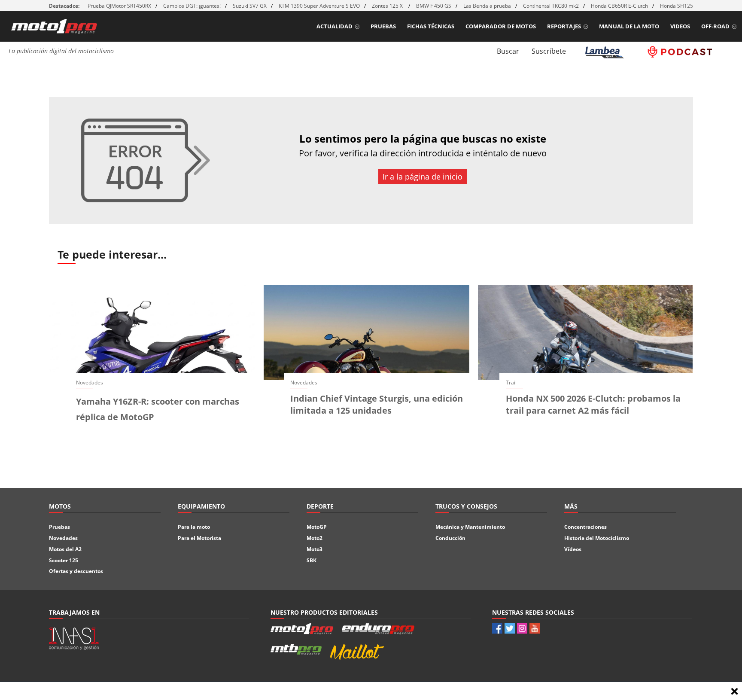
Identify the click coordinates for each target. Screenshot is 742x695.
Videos (680, 26)
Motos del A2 (65, 549)
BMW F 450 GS (433, 5)
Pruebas (383, 26)
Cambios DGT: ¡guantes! (192, 5)
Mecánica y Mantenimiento (470, 526)
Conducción (450, 538)
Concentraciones (585, 526)
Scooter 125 (63, 560)
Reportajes (564, 26)
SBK (311, 560)
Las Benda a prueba (487, 5)
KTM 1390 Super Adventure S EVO (319, 5)
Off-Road (715, 26)
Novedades (63, 538)
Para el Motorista (199, 538)
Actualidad (334, 26)
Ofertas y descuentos (76, 571)
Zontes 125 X (388, 5)
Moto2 (314, 538)
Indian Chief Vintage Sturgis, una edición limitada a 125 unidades (376, 404)
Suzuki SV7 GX (250, 5)
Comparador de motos (500, 26)
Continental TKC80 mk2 (551, 5)
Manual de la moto (629, 26)
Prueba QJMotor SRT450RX (119, 5)
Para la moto (194, 526)
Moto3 (314, 549)
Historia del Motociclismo (596, 538)
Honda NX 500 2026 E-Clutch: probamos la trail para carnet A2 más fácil (593, 404)
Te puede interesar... (112, 254)
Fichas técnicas (430, 26)
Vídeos (572, 549)
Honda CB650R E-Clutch (619, 5)
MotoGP (317, 526)
